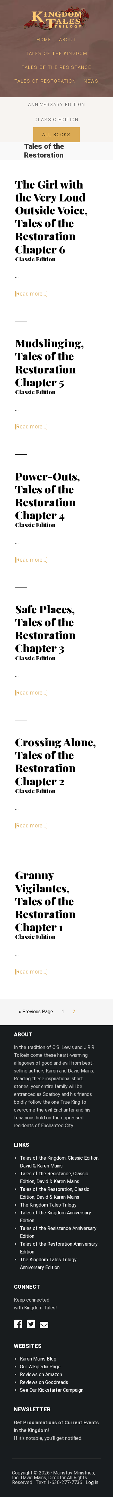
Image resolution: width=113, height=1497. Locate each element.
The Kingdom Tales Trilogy (48, 1205)
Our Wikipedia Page (40, 1367)
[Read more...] (31, 294)
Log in (92, 1482)
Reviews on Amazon (41, 1374)
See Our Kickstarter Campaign (51, 1390)
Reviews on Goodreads (44, 1382)
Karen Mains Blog (38, 1359)
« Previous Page (36, 1013)
